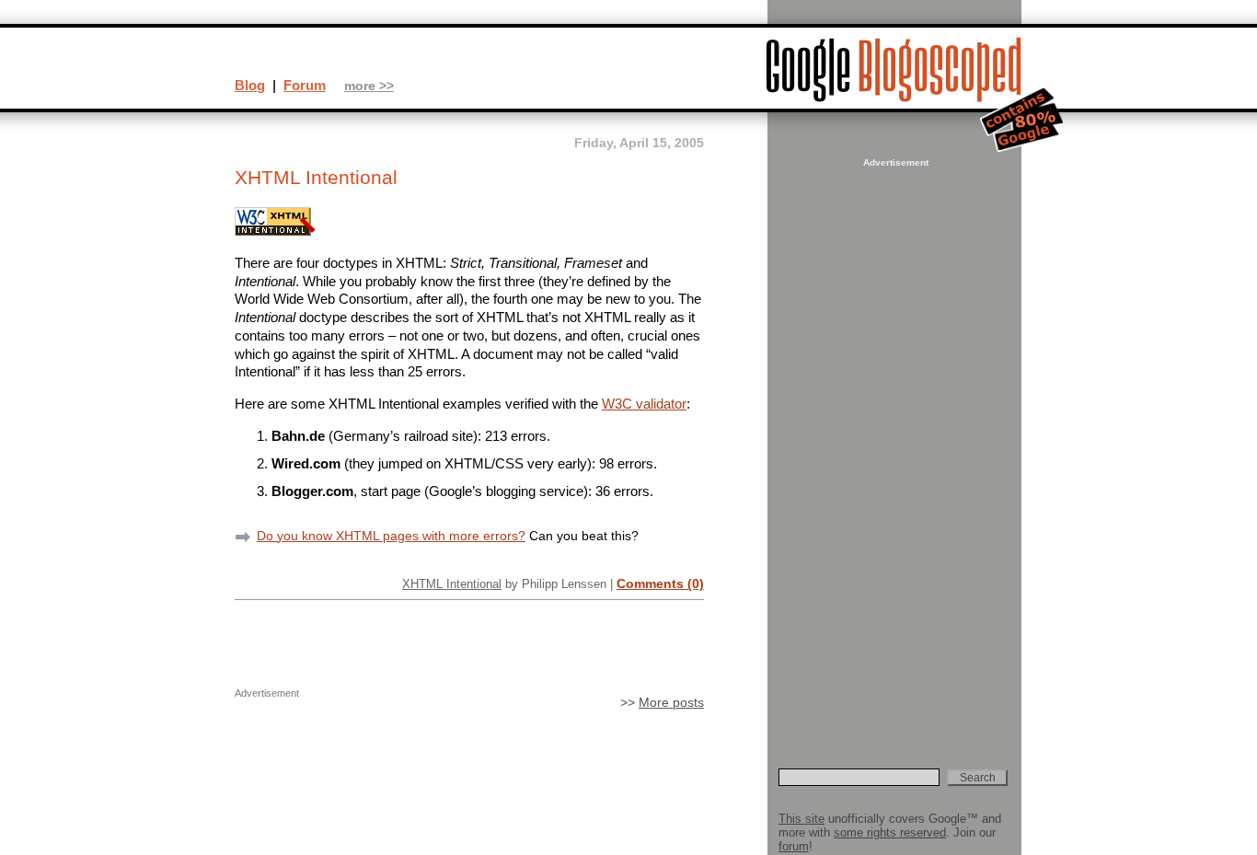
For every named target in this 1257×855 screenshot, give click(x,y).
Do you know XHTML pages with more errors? (391, 535)
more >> (369, 86)
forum (793, 846)
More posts (671, 703)
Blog (250, 85)
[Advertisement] (893, 447)
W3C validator (644, 403)
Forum (304, 85)
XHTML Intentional (452, 584)
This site (801, 819)
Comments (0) (660, 583)
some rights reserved (890, 832)
